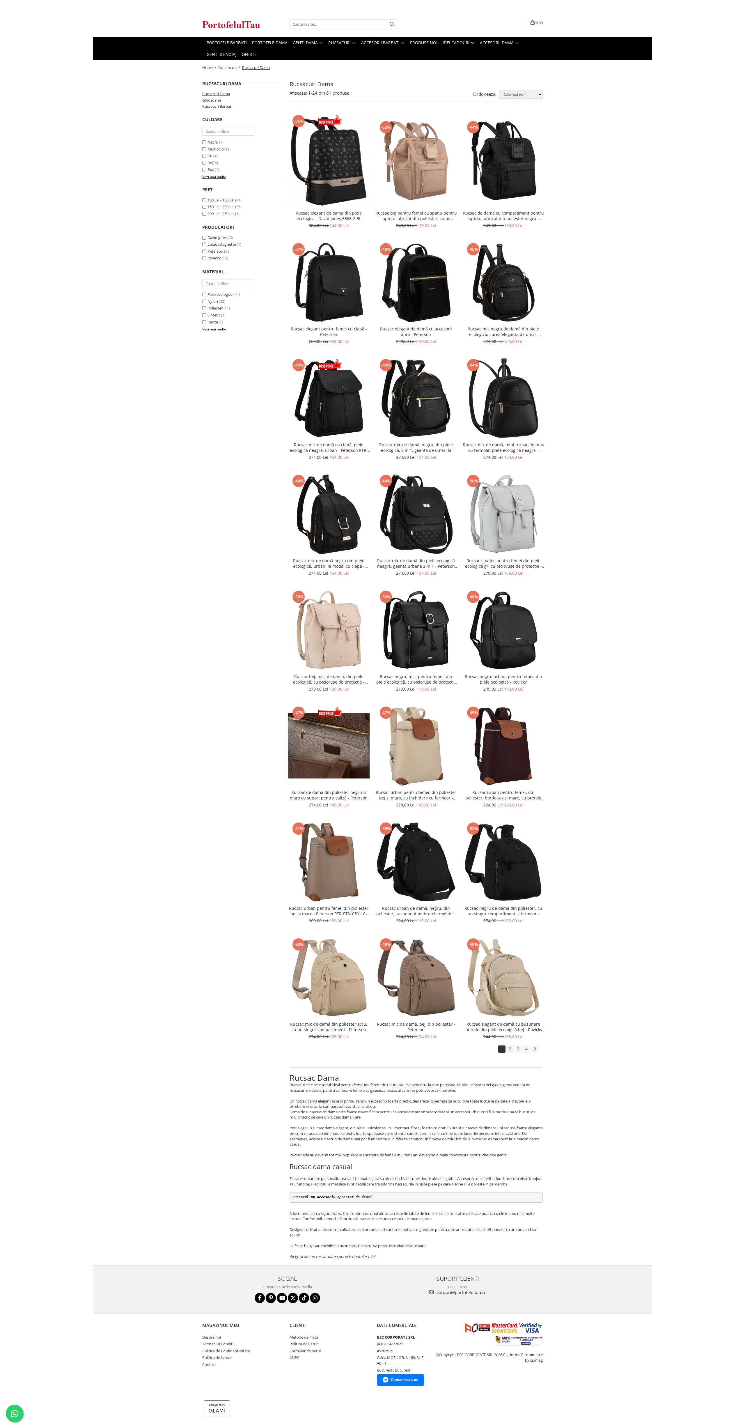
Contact (209, 1364)
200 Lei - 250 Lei (220, 213)
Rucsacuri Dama (216, 93)
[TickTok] (304, 1298)
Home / (209, 67)
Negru (212, 142)
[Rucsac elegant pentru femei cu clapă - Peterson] (329, 282)
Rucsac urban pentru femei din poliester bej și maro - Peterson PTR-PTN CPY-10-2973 (328, 910)
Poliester (215, 308)
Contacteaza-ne (404, 1380)
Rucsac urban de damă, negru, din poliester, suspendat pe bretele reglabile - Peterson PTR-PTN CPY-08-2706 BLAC (416, 910)
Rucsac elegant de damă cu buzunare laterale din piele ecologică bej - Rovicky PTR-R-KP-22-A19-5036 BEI (503, 1026)
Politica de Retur (304, 1343)
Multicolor (216, 149)
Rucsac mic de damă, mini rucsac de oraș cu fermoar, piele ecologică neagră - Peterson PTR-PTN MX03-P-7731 (503, 447)
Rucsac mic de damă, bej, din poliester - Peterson (416, 1026)
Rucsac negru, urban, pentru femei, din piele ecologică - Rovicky (503, 679)
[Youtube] (282, 1298)
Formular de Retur (305, 1350)
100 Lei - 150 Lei (220, 200)
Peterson (215, 251)
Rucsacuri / (229, 67)
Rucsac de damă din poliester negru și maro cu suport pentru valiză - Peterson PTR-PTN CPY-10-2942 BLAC (329, 795)
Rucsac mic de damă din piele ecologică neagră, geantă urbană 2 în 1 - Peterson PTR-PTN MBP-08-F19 (416, 563)
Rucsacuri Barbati (217, 106)
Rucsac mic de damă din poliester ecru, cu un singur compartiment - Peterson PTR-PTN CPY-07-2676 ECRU (328, 1026)
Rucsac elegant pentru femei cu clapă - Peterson (329, 331)
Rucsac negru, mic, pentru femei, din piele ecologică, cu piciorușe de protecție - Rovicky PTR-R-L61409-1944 (416, 679)
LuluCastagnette (221, 244)
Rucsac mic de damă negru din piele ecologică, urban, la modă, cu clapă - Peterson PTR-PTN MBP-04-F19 (329, 563)
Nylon (212, 301)
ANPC (294, 1357)
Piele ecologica (220, 294)
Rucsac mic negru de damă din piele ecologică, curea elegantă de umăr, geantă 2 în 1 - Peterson (503, 331)
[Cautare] (392, 24)
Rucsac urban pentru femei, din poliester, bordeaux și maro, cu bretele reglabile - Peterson (503, 795)
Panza (212, 322)
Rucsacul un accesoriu (313, 1197)
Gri (209, 155)
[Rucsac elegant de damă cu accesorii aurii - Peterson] (416, 282)
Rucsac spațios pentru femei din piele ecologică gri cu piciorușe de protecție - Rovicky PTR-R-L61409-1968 (503, 563)
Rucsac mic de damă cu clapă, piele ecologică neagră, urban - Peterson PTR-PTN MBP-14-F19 (329, 447)
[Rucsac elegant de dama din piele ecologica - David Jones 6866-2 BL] (329, 160)
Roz (210, 169)
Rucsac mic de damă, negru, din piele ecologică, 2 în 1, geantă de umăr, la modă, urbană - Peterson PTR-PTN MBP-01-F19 (416, 447)
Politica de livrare (217, 1357)
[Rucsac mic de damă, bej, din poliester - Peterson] (416, 977)
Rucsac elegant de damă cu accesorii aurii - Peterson (416, 331)
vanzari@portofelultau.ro (461, 1292)
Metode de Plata (304, 1337)
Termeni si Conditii (218, 1343)
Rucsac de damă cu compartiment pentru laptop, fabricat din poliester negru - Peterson (503, 215)
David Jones (217, 237)
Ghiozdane (211, 100)
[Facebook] (260, 1298)
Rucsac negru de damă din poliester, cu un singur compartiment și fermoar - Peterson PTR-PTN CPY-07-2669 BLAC (503, 910)
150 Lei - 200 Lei (220, 206)
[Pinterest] (271, 1298)
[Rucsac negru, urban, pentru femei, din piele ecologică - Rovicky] (503, 630)
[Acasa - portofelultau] (231, 24)
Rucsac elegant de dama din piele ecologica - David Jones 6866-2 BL (329, 215)
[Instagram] (315, 1298)
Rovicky (214, 258)
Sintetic (213, 315)
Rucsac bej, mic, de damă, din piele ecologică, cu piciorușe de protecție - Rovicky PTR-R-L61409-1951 (329, 679)
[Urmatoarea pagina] (534, 1049)
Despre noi (211, 1337)
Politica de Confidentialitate (226, 1350)
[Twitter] (293, 1298)
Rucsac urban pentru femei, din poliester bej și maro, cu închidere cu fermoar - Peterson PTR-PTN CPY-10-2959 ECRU (416, 795)
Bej (210, 162)
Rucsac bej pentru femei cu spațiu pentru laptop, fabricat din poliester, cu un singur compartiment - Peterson (416, 215)
